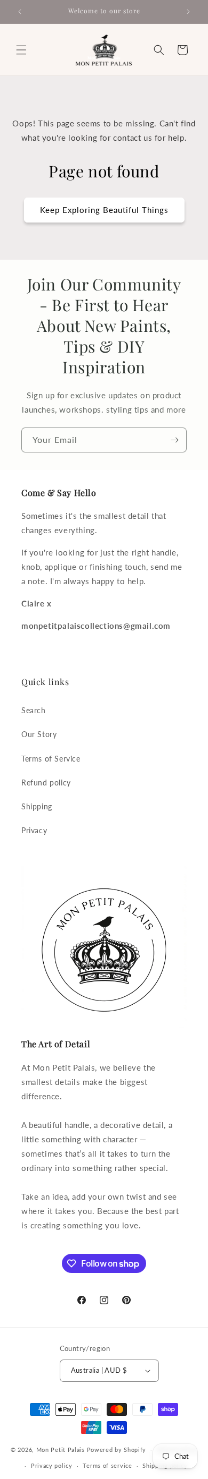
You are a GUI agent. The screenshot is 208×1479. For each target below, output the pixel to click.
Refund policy (46, 782)
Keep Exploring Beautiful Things (104, 210)
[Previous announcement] (19, 11)
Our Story (39, 734)
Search (33, 710)
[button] (21, 50)
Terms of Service (51, 758)
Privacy (34, 830)
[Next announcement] (188, 11)
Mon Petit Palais (60, 1449)
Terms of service (107, 1465)
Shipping (36, 806)
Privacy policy (52, 1465)
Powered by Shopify (117, 1449)
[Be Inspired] (174, 440)
